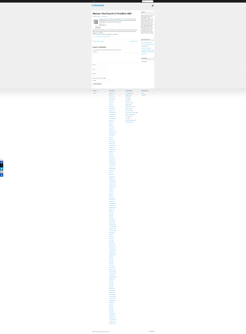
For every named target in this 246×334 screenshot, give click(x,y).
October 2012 (112, 147)
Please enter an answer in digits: (99, 78)
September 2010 (112, 186)
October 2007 (112, 251)
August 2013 (111, 135)
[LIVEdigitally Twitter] (152, 5)
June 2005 (111, 306)
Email (94, 69)
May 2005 (111, 308)
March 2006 (111, 288)
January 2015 (112, 110)
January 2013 (112, 143)
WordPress (143, 95)
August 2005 (111, 302)
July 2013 (111, 137)
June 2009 (111, 213)
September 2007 (112, 253)
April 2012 (111, 155)
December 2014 (112, 112)
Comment (95, 51)
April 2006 (111, 286)
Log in (142, 93)
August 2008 (111, 232)
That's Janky (127, 116)
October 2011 (112, 166)
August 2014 (111, 120)
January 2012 (112, 160)
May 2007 (111, 261)
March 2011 (111, 174)
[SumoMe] (1, 175)
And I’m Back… (144, 53)
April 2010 (111, 195)
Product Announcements (105, 36)
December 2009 (112, 203)
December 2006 (112, 271)
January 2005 (112, 315)
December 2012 (112, 145)
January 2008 (112, 246)
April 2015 (111, 104)
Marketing (127, 104)
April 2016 (111, 95)
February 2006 (112, 290)
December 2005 (112, 294)
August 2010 (111, 188)
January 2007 (112, 269)
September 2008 (112, 230)
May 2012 (111, 153)
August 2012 (111, 151)
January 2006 (112, 292)
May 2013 (111, 139)
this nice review (124, 19)
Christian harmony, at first (98, 41)
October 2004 (112, 321)
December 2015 (112, 99)
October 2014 (112, 116)
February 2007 (112, 267)
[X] (1, 165)
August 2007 (111, 255)
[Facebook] (1, 162)
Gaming (127, 97)
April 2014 (111, 126)
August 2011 (111, 170)
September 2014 (112, 118)
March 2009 (111, 219)
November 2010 (112, 182)
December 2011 (112, 162)
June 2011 (111, 172)
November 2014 (112, 114)
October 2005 (112, 298)
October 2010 (112, 184)
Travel (126, 118)
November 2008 (112, 226)
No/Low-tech (128, 110)
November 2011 (112, 164)
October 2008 (112, 228)
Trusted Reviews (111, 19)
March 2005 (111, 311)
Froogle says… (99, 34)
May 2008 (111, 238)
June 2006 (111, 282)
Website (94, 73)
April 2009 (111, 217)
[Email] (1, 171)
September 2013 (112, 133)
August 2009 (111, 209)
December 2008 (112, 224)
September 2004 (112, 323)
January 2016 (112, 97)
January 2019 (112, 93)
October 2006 (112, 275)
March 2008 (111, 242)
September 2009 (112, 207)
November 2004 (112, 319)
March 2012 (111, 157)
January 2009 (112, 222)
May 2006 (111, 284)
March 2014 (111, 128)
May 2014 (111, 124)
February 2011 (112, 176)
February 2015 (112, 108)
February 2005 (112, 313)
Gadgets (127, 95)
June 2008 (111, 236)
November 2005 (112, 296)
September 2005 (112, 300)
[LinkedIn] (1, 168)
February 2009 (112, 220)
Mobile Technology (129, 106)
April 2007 (111, 263)
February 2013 (112, 141)
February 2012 (112, 159)
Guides (126, 100)
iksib (106, 16)
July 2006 (111, 281)
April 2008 (111, 240)
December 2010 (112, 180)
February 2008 (112, 244)
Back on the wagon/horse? (147, 42)
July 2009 (111, 211)
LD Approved (128, 102)
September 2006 (112, 277)
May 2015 (111, 102)
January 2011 (112, 178)
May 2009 (111, 215)
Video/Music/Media (129, 120)
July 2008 (111, 234)
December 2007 (112, 248)
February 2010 (112, 199)
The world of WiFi (133, 41)
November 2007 (112, 249)
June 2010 (111, 191)
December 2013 (112, 131)
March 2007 (111, 265)
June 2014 (111, 122)
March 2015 (111, 106)
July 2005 (111, 304)
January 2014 (112, 129)
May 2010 (111, 193)
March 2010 (111, 197)
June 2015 (111, 100)
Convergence (128, 93)
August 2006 (111, 279)
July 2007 (111, 257)
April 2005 (111, 310)
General (98, 36)
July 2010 (111, 189)
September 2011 (112, 168)
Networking (127, 108)
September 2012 (112, 149)
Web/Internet (128, 122)
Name (94, 64)
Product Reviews (128, 114)
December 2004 (112, 317)
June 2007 (111, 259)
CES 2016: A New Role (146, 48)
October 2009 (112, 205)
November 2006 (112, 273)
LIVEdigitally (98, 5)
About (94, 1)
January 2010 (112, 201)
